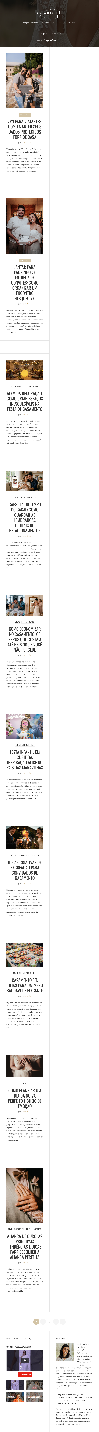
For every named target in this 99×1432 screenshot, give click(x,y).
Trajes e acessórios (31, 1229)
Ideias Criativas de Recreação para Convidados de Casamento (25, 870)
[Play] (25, 1360)
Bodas (16, 497)
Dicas (17, 621)
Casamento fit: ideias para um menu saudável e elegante (25, 985)
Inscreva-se (26, 1374)
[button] (15, 1386)
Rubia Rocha (26, 142)
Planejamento (28, 621)
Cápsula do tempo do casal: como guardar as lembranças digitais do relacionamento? (25, 517)
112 (56, 1321)
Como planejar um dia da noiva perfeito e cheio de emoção (25, 1098)
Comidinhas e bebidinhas (25, 973)
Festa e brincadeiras (25, 745)
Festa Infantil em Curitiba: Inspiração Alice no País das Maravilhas (25, 760)
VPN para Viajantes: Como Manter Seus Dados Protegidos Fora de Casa (24, 129)
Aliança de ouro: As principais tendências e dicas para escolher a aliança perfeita (24, 1246)
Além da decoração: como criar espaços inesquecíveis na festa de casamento (25, 401)
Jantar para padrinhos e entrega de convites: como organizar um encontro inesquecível (25, 282)
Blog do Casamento (53, 40)
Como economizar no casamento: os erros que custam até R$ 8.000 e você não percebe (25, 639)
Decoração (16, 386)
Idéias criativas (30, 386)
